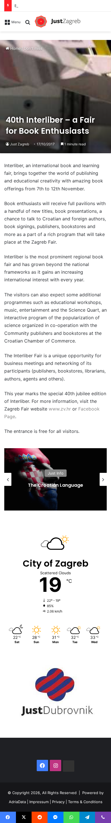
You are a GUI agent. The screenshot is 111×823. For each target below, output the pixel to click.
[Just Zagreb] (57, 21)
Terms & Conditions (85, 801)
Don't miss (33, 48)
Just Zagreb (19, 144)
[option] (55, 479)
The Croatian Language (55, 485)
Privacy (58, 801)
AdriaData (17, 801)
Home (15, 48)
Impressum (39, 801)
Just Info (55, 473)
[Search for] (27, 24)
